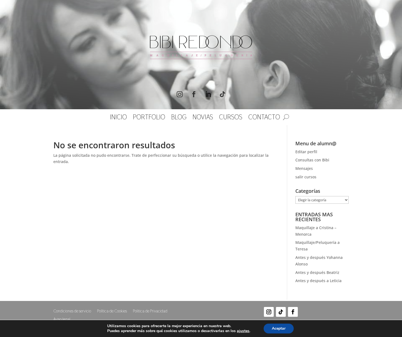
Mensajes (304, 168)
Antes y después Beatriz (317, 272)
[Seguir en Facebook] (194, 94)
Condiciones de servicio (72, 311)
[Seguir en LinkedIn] (208, 94)
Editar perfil (306, 151)
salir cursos (305, 176)
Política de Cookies (112, 311)
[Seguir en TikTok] (222, 94)
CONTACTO (264, 118)
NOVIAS (203, 118)
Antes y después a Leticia (318, 280)
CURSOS (230, 118)
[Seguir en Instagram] (180, 94)
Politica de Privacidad (150, 311)
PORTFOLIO (149, 118)
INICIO (118, 118)
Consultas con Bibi (312, 159)
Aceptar (279, 328)
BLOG (179, 118)
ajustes (243, 331)
